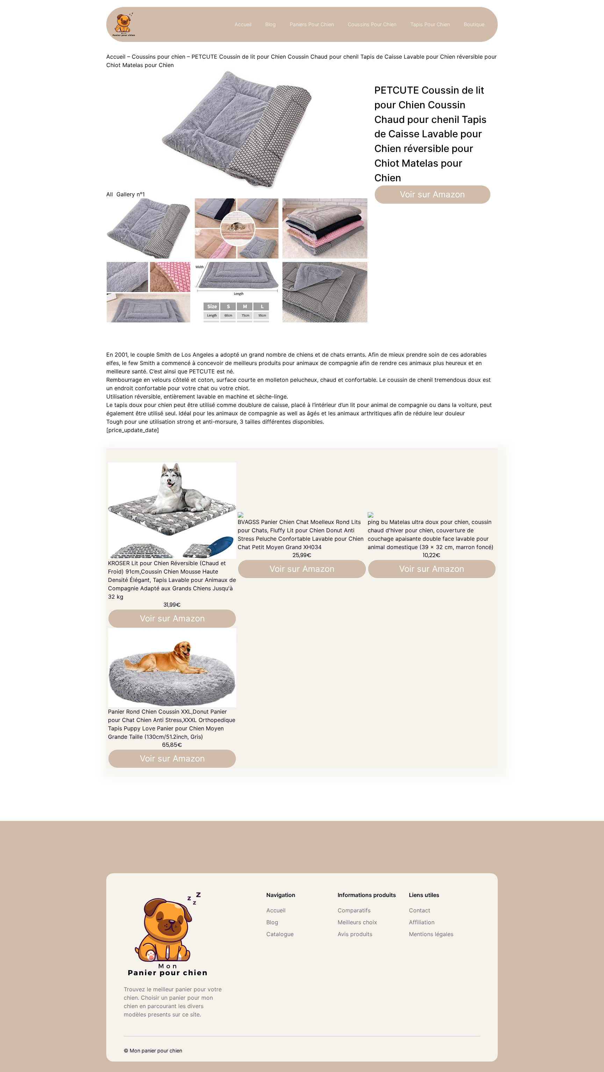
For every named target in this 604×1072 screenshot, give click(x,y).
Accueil (243, 24)
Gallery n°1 (130, 194)
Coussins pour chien (158, 56)
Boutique (474, 24)
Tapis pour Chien (430, 24)
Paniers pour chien (312, 24)
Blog (270, 24)
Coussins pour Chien (372, 24)
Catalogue (280, 934)
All (109, 194)
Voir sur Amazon (432, 194)
